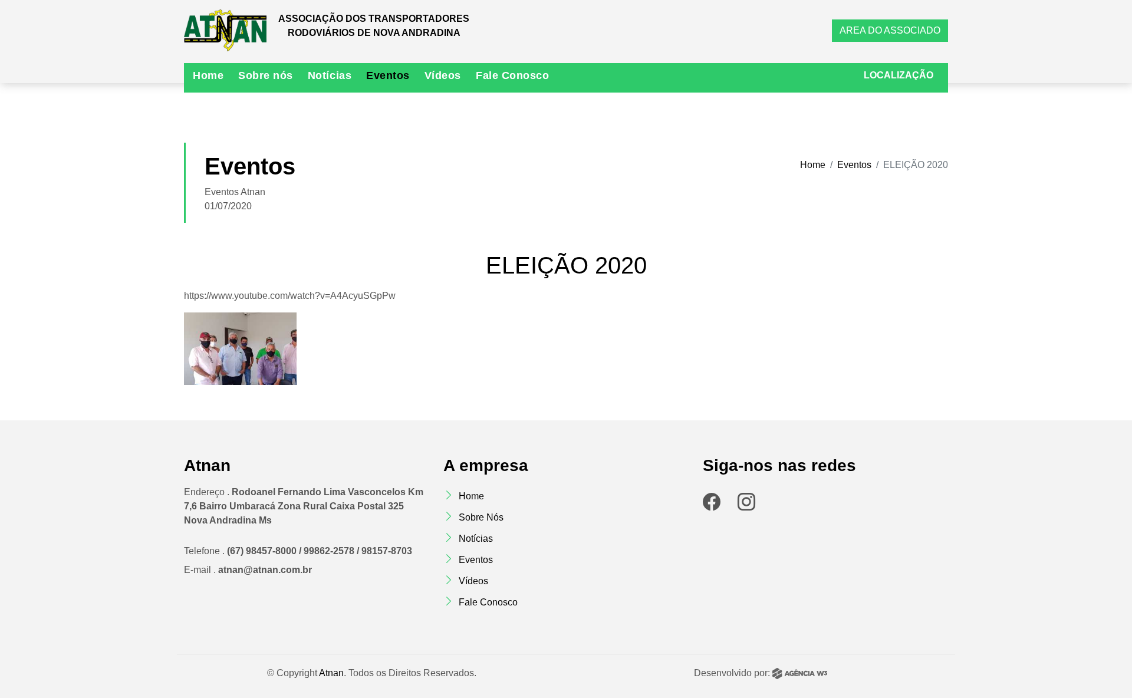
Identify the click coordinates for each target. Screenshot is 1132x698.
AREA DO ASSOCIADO (890, 30)
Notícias (329, 75)
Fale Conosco (512, 75)
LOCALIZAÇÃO (898, 75)
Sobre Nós (481, 517)
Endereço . (303, 506)
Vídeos (442, 75)
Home (208, 75)
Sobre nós (265, 75)
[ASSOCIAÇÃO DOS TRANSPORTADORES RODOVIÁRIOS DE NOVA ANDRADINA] (225, 30)
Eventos (388, 75)
